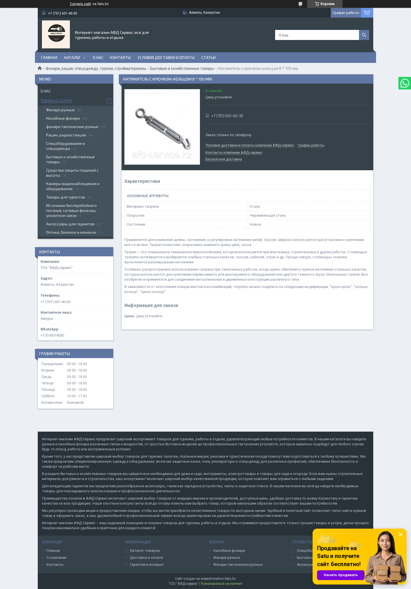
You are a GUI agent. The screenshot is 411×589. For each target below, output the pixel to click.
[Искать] (364, 35)
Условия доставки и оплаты (166, 57)
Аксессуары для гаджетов (70, 223)
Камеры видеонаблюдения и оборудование (73, 186)
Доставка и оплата (146, 557)
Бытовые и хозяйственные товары (182, 68)
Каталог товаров (145, 550)
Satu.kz (230, 579)
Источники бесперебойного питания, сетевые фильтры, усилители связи (71, 210)
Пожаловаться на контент (221, 584)
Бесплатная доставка (224, 159)
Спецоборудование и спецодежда (65, 146)
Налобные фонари (63, 118)
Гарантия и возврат (147, 564)
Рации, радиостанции (66, 135)
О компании (56, 557)
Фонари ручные (60, 109)
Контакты (120, 57)
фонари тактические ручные (72, 126)
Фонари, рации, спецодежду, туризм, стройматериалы (96, 68)
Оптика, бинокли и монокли (71, 232)
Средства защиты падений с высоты (72, 173)
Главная (49, 57)
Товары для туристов (65, 197)
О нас (98, 57)
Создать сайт (80, 4)
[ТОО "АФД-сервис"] (56, 34)
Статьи (208, 57)
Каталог (72, 57)
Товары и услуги (56, 101)
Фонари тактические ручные (237, 564)
